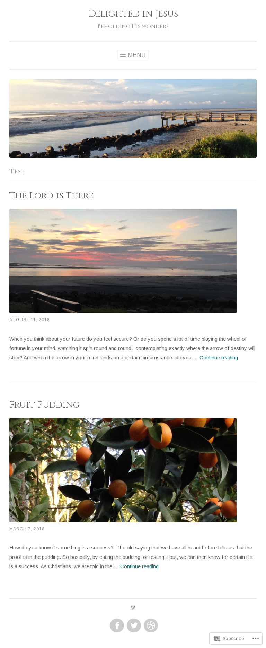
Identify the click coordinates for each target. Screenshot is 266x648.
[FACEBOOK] (116, 626)
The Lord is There (51, 195)
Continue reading (219, 357)
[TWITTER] (133, 626)
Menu (137, 55)
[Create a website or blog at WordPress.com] (133, 608)
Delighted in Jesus (133, 14)
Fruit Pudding (44, 405)
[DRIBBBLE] (150, 626)
